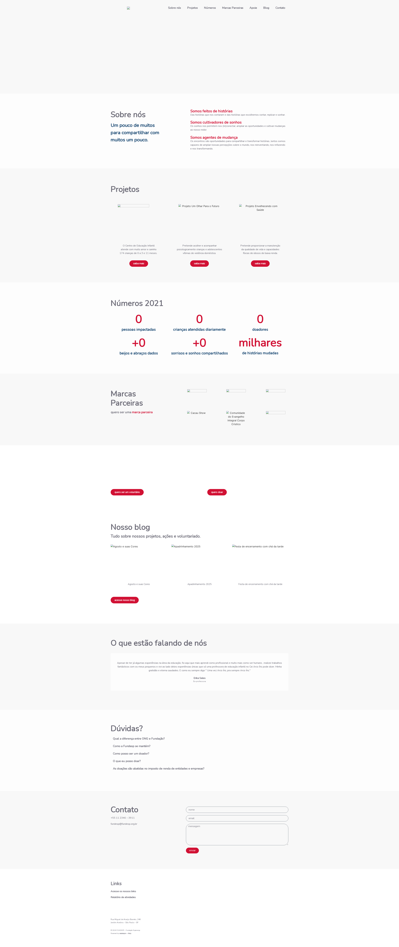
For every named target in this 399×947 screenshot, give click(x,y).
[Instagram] (114, 907)
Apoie (253, 8)
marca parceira (142, 412)
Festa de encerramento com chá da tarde (260, 584)
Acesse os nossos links (123, 891)
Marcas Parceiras (232, 8)
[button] (199, 738)
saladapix (122, 933)
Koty (129, 933)
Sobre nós (174, 8)
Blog (266, 8)
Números (210, 8)
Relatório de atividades (123, 897)
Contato (280, 8)
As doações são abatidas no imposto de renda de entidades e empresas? (158, 768)
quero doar (217, 492)
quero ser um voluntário (127, 492)
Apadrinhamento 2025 (199, 584)
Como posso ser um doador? (131, 753)
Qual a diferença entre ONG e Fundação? (139, 738)
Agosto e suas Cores (139, 584)
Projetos (192, 8)
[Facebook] (122, 907)
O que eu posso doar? (127, 761)
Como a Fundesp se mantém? (131, 746)
